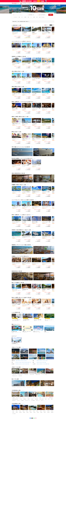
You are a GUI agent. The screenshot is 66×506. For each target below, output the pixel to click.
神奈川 (46, 360)
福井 (20, 362)
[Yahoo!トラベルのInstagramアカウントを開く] (36, 418)
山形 (24, 360)
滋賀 (37, 362)
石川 (19, 362)
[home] (15, 3)
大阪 (40, 362)
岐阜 (25, 362)
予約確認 (47, 3)
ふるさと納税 (28, 3)
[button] (33, 21)
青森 (18, 360)
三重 (29, 362)
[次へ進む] (54, 32)
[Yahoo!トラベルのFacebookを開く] (30, 418)
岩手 (19, 360)
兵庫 (41, 362)
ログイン (53, 3)
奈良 (43, 362)
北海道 (16, 360)
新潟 (16, 362)
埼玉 (41, 360)
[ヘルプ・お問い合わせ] (43, 3)
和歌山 (45, 362)
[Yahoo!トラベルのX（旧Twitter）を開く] (32, 418)
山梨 (22, 362)
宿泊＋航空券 (24, 3)
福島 (25, 360)
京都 (38, 362)
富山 (17, 362)
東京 (44, 360)
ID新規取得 (50, 3)
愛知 (28, 362)
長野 (23, 362)
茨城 (37, 360)
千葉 (43, 360)
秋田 (22, 360)
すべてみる (32, 41)
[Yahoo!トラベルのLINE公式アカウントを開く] (34, 418)
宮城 (21, 360)
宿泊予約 (21, 3)
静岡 (26, 362)
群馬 (40, 360)
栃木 (38, 360)
